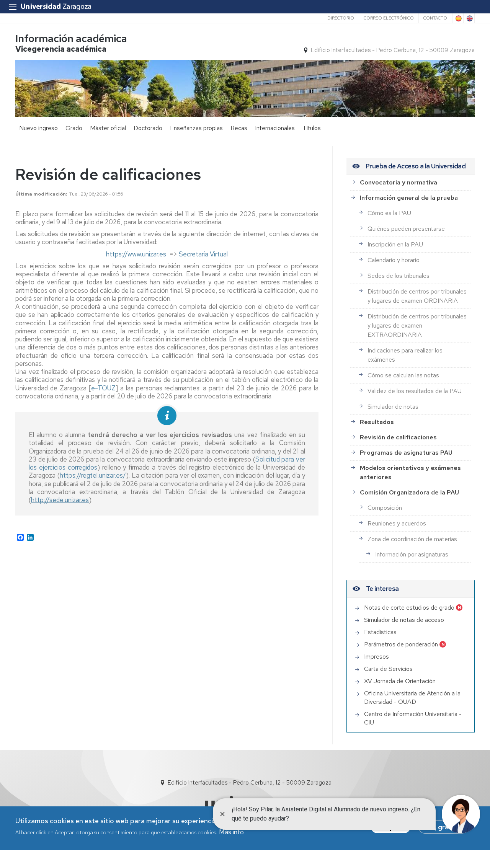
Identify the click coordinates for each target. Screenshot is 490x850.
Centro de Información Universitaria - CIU (413, 718)
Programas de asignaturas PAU (406, 453)
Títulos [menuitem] (311, 128)
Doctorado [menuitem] (148, 128)
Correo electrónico (389, 18)
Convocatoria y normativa (398, 182)
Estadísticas (380, 632)
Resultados (377, 422)
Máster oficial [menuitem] (108, 128)
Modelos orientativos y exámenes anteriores (410, 472)
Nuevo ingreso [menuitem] (38, 128)
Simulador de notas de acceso (404, 620)
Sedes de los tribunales (399, 276)
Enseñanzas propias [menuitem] (196, 128)
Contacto (435, 18)
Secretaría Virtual (203, 254)
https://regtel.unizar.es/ (93, 475)
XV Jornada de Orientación (400, 681)
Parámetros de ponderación (401, 644)
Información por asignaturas (411, 554)
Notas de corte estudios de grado (409, 608)
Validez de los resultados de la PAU (415, 391)
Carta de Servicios (388, 669)
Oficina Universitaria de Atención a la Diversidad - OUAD (412, 697)
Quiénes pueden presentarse (406, 229)
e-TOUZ (103, 388)
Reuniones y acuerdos (397, 523)
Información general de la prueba (409, 198)
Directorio (340, 18)
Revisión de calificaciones (398, 437)
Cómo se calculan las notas (403, 375)
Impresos (376, 657)
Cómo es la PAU (389, 213)
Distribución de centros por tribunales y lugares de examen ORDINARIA (417, 296)
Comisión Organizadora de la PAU (409, 492)
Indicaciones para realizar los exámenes (405, 355)
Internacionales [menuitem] (275, 128)
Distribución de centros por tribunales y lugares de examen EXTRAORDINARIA (417, 325)
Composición (385, 508)
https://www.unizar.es (136, 254)
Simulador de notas (393, 407)
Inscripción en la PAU (395, 244)
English (469, 18)
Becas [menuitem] (238, 128)
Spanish (457, 18)
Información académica (71, 38)
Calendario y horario (394, 260)
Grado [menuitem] (73, 128)
